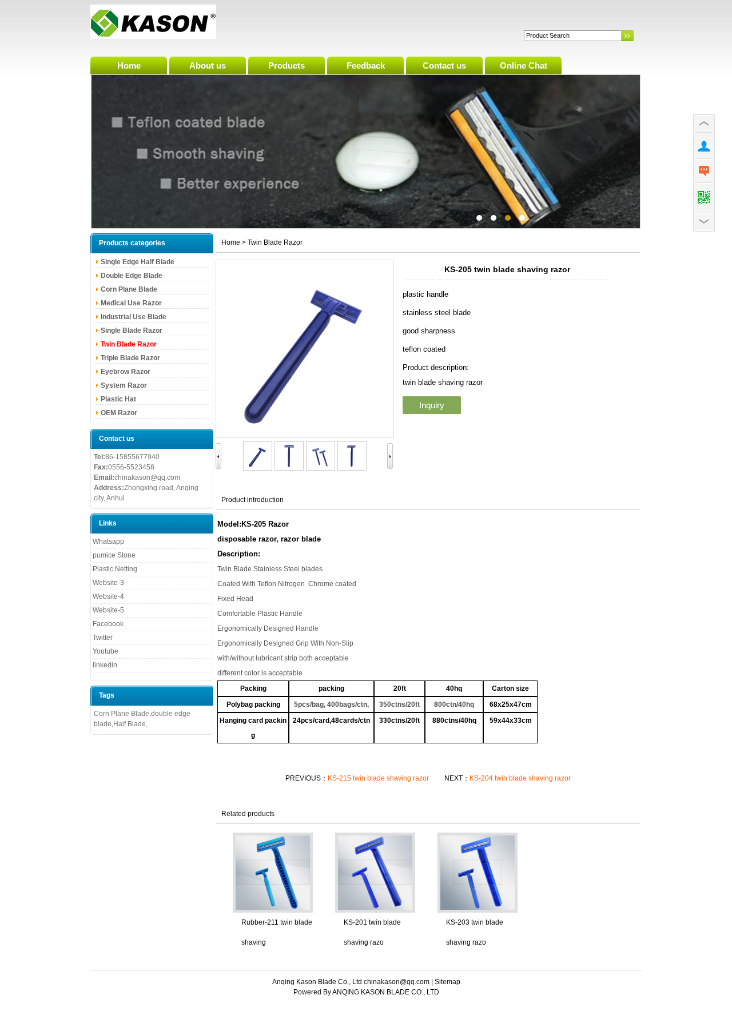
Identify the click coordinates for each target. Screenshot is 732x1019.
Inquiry (431, 405)
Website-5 (108, 610)
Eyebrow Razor (125, 372)
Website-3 (108, 583)
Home (230, 242)
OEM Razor (119, 413)
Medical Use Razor (131, 303)
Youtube (105, 651)
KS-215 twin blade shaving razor (379, 778)
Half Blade (129, 724)
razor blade (301, 539)
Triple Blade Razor (130, 358)
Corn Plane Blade (129, 289)
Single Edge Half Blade (137, 262)
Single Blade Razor (131, 331)
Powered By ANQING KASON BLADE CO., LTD (366, 992)
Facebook (108, 624)
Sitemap (447, 982)
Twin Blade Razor (129, 344)
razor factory (366, 151)
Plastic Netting (115, 569)
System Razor (124, 385)
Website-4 (108, 596)
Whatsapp (108, 542)
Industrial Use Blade (133, 317)
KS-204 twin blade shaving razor (520, 778)
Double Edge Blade (131, 276)
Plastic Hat (118, 399)
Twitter (103, 638)
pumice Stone (114, 555)
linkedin (105, 665)
